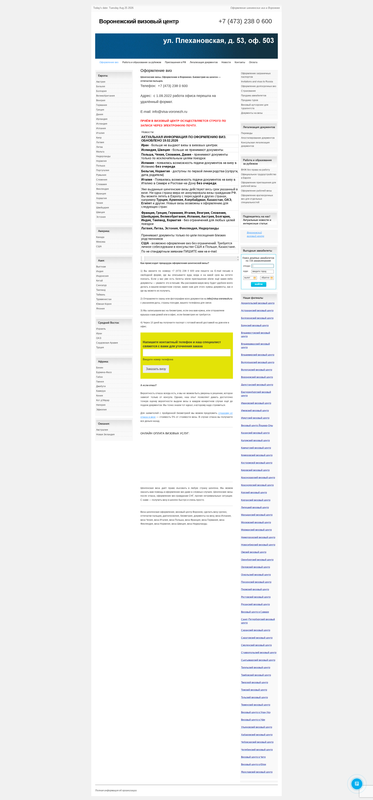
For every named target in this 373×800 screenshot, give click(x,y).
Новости (226, 62)
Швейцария (102, 207)
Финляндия (102, 189)
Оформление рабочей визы (256, 190)
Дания (99, 114)
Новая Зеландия (105, 434)
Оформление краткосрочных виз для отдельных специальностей (257, 199)
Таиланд (100, 290)
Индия (99, 271)
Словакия (101, 184)
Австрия (100, 81)
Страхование (248, 91)
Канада (100, 237)
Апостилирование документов (258, 138)
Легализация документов (204, 62)
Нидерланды (103, 156)
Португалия (102, 170)
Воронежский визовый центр (139, 21)
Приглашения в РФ (175, 62)
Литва (99, 147)
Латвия (100, 142)
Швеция (100, 212)
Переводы (247, 133)
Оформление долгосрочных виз (258, 86)
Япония (100, 308)
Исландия (101, 123)
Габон (99, 377)
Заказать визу (156, 369)
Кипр (99, 137)
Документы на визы (252, 113)
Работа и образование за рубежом (141, 62)
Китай (99, 280)
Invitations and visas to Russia (257, 81)
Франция (101, 193)
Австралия (102, 429)
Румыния (101, 175)
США (99, 246)
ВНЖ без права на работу (255, 169)
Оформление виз (109, 62)
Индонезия (102, 276)
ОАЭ (98, 338)
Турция (100, 347)
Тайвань (100, 294)
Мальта (100, 151)
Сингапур (101, 285)
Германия (101, 105)
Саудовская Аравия (107, 342)
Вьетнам (101, 266)
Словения (101, 179)
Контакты (240, 62)
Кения (99, 395)
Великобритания (105, 95)
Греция (100, 109)
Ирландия (101, 119)
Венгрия (100, 100)
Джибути (101, 386)
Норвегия (101, 161)
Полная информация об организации (116, 790)
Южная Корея (104, 304)
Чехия (99, 203)
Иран (99, 333)
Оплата (253, 62)
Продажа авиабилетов (253, 95)
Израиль (101, 328)
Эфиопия (101, 409)
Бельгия (100, 86)
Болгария (101, 91)
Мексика (100, 241)
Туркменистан (104, 299)
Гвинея (100, 381)
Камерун (101, 391)
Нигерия (100, 405)
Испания (101, 128)
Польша (100, 165)
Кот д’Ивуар (102, 400)
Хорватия (101, 198)
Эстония (101, 217)
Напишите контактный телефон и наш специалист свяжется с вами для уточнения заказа (182, 344)
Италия (100, 133)
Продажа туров (249, 100)
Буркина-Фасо (104, 372)
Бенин (99, 367)
